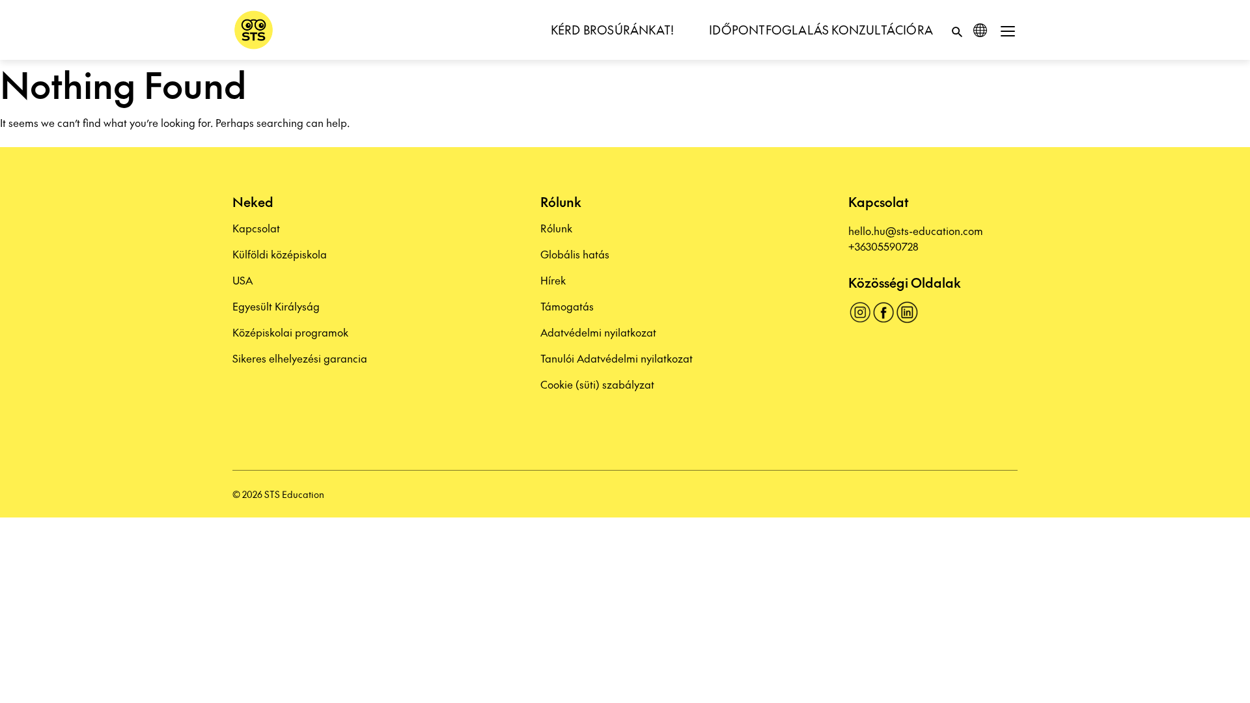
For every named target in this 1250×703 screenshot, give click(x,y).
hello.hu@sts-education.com (915, 230)
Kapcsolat (256, 228)
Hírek (553, 280)
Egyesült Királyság (276, 306)
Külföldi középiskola (279, 254)
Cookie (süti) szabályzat (597, 384)
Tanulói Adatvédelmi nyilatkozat (616, 358)
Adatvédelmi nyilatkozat (598, 332)
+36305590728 (883, 246)
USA (242, 280)
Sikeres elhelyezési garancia (299, 358)
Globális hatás (574, 254)
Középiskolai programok (290, 332)
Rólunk (556, 228)
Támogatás (567, 306)
